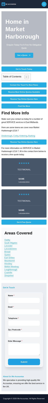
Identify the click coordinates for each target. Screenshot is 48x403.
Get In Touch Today (24, 69)
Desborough (6, 136)
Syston (7, 255)
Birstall (7, 252)
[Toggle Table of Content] (25, 77)
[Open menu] (44, 4)
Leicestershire (10, 249)
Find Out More (24, 106)
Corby (15, 136)
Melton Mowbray (11, 267)
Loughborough (10, 270)
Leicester (8, 246)
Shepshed (8, 276)
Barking (31, 136)
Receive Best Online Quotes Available (24, 92)
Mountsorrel (9, 261)
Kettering (23, 136)
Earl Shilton (9, 258)
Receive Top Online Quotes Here (24, 99)
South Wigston (10, 243)
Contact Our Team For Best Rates (24, 85)
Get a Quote (22, 55)
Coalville (8, 273)
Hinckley (8, 264)
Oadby (7, 240)
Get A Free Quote (24, 222)
